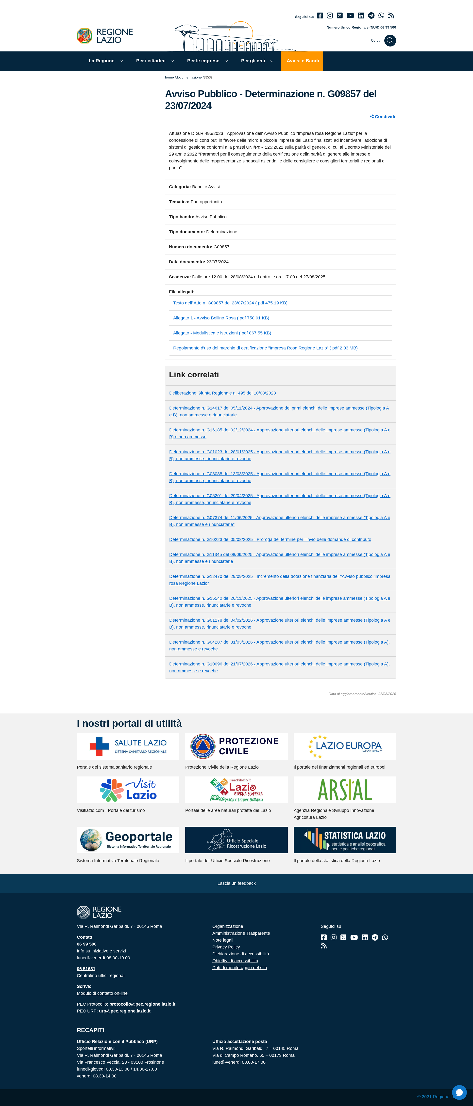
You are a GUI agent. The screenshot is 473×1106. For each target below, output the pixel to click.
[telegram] (371, 15)
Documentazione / (190, 77)
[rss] (391, 15)
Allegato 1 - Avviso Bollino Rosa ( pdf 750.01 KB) (221, 318)
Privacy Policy (226, 947)
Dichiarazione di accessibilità (240, 953)
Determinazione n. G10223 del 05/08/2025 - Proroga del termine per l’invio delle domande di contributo (270, 539)
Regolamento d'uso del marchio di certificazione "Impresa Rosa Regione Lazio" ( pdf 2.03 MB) (265, 348)
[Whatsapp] (381, 15)
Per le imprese (203, 60)
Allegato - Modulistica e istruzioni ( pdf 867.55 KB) (222, 333)
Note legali (222, 940)
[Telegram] (375, 937)
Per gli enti (253, 60)
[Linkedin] (361, 15)
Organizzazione (227, 926)
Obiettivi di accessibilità (235, 960)
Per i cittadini (151, 60)
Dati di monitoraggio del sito (239, 967)
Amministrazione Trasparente (241, 933)
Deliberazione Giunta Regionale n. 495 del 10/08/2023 (222, 393)
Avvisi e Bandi (303, 60)
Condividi (384, 116)
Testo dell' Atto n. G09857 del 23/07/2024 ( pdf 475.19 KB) (230, 302)
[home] (107, 35)
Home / (170, 77)
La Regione (102, 60)
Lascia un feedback (237, 883)
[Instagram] (330, 15)
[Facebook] (320, 15)
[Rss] (324, 945)
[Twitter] (340, 15)
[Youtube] (350, 15)
